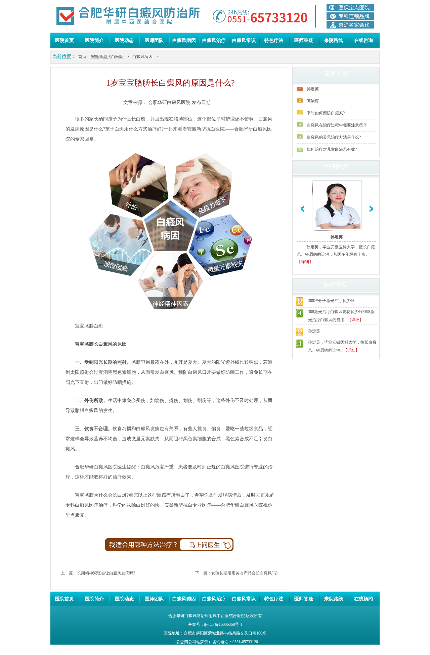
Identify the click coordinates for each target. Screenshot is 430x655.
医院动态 (124, 40)
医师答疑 (303, 40)
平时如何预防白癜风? (326, 113)
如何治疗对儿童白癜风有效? (332, 149)
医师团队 (154, 40)
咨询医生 (127, 547)
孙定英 (313, 89)
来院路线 (333, 40)
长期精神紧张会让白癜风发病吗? (106, 573)
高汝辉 (313, 101)
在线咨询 (363, 40)
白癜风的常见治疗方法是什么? (334, 137)
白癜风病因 (184, 40)
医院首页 (64, 40)
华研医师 (336, 166)
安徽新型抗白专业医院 (187, 505)
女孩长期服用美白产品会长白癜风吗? (244, 573)
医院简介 (94, 40)
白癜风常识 (244, 40)
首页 (82, 56)
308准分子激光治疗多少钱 (331, 300)
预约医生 (211, 547)
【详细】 (305, 261)
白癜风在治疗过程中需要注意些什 (337, 125)
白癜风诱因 (184, 598)
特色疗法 (273, 40)
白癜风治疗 (214, 40)
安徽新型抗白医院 (107, 56)
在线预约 (363, 598)
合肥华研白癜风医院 (169, 102)
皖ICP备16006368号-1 (223, 624)
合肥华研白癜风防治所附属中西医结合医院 (206, 615)
